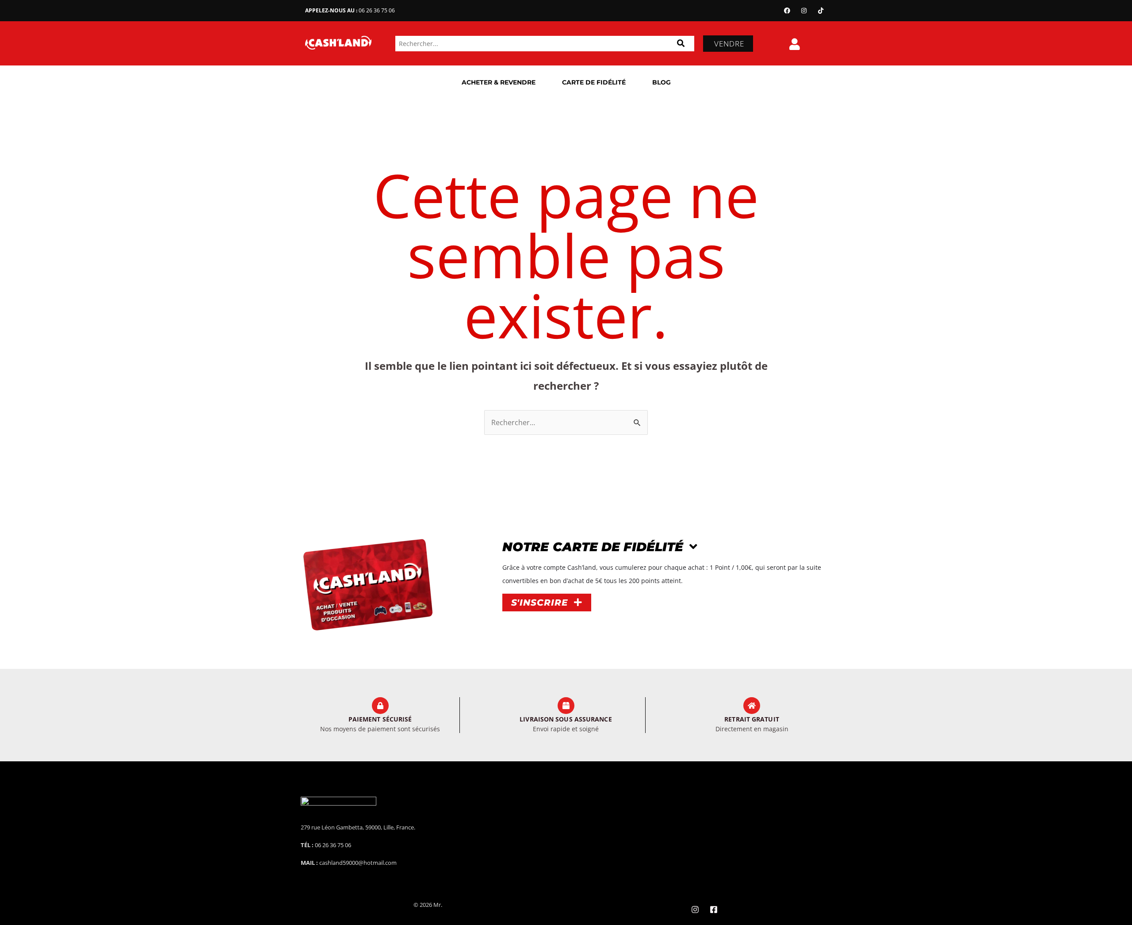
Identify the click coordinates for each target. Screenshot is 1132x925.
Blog (661, 82)
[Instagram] (804, 10)
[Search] (680, 43)
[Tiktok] (821, 10)
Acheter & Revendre (498, 82)
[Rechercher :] (566, 422)
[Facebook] (787, 10)
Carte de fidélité (594, 82)
